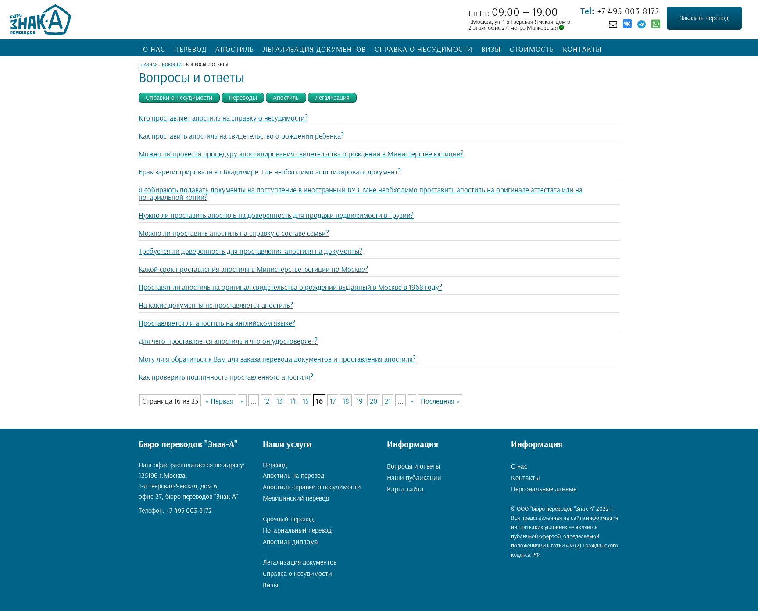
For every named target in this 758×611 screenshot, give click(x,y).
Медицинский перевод (296, 498)
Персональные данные (543, 488)
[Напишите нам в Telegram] (641, 24)
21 (388, 400)
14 (293, 400)
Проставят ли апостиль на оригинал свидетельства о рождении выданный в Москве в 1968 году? (290, 286)
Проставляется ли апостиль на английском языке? (217, 322)
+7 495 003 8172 (627, 10)
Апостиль (234, 48)
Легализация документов (314, 48)
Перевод (190, 48)
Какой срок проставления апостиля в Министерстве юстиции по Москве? (253, 269)
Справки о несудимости (179, 97)
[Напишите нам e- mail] (613, 24)
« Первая (219, 400)
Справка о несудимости (423, 48)
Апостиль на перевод (293, 475)
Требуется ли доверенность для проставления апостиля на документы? (250, 251)
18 (346, 400)
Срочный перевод (288, 518)
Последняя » (440, 400)
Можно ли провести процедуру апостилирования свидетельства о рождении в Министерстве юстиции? (301, 153)
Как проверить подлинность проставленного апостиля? (226, 376)
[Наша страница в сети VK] (627, 25)
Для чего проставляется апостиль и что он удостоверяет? (228, 340)
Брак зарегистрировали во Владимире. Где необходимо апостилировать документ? (270, 171)
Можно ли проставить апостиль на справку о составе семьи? (234, 233)
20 (374, 400)
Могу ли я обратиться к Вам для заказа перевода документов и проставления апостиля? (277, 358)
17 (333, 400)
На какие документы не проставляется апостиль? (216, 304)
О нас (154, 48)
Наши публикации (414, 477)
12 (266, 400)
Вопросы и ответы (413, 466)
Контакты (582, 48)
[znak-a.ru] (40, 19)
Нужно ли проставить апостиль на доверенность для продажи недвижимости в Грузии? (276, 215)
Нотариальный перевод (297, 530)
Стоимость (532, 48)
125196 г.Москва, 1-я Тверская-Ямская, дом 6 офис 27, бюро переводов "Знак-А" (188, 486)
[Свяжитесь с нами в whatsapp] (655, 26)
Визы (491, 48)
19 (359, 400)
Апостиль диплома (290, 541)
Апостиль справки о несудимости (312, 486)
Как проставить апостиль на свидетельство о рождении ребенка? (241, 135)
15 (306, 400)
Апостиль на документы (293, 508)
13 (279, 400)
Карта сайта (405, 488)
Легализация (332, 97)
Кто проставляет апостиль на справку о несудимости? (223, 117)
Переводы (243, 97)
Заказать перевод (704, 18)
